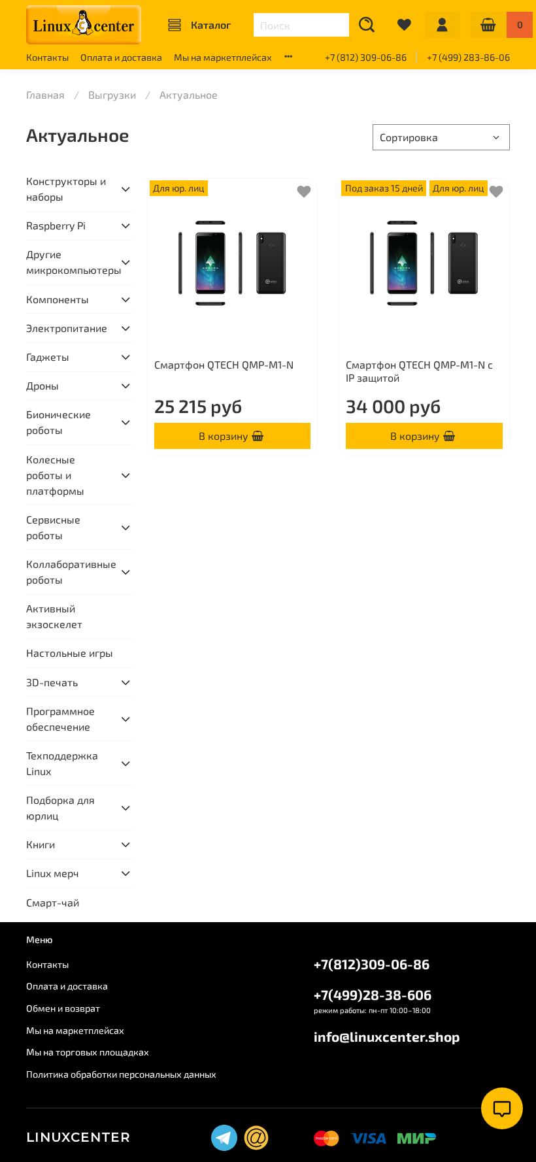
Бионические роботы (58, 422)
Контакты (47, 57)
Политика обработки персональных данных (121, 1074)
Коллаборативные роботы (69, 571)
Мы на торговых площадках (87, 1051)
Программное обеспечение (60, 719)
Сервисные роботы (53, 527)
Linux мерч (52, 873)
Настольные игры (69, 652)
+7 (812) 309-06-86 (366, 57)
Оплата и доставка (121, 57)
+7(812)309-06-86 (371, 963)
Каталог (211, 24)
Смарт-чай (52, 902)
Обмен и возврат (63, 1008)
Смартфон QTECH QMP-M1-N (223, 364)
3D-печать (52, 682)
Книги (40, 844)
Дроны (42, 385)
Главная (45, 94)
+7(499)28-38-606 (372, 994)
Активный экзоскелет (54, 616)
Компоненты (57, 299)
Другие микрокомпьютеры (69, 262)
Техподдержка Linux (62, 763)
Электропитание (66, 328)
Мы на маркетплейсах (223, 57)
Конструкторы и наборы (66, 188)
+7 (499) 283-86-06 (468, 57)
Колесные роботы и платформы (55, 475)
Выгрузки (112, 94)
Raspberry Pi (56, 225)
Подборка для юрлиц (60, 807)
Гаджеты (47, 356)
